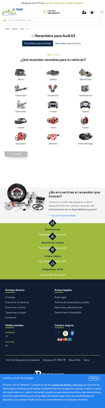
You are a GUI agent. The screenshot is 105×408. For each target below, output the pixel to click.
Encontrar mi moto (15, 307)
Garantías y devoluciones (68, 307)
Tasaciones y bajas (15, 312)
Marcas (15, 29)
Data (86, 359)
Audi (22, 29)
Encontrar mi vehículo (17, 302)
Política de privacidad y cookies (72, 302)
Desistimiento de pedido (68, 312)
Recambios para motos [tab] (68, 43)
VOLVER (17, 154)
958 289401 (53, 13)
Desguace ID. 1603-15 (54, 359)
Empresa (10, 297)
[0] (92, 12)
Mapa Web (74, 359)
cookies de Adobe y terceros (67, 384)
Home (7, 29)
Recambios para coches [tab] (37, 43)
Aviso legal (60, 297)
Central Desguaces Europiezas (23, 359)
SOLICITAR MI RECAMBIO (64, 215)
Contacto (10, 317)
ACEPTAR (94, 378)
